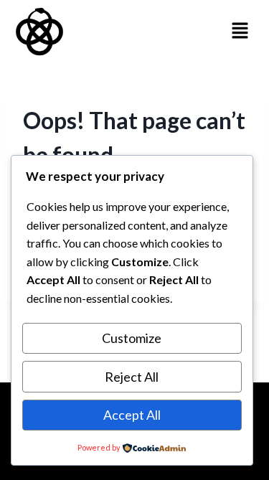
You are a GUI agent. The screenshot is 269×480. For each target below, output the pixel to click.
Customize (131, 338)
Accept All (132, 415)
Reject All (132, 377)
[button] (240, 31)
